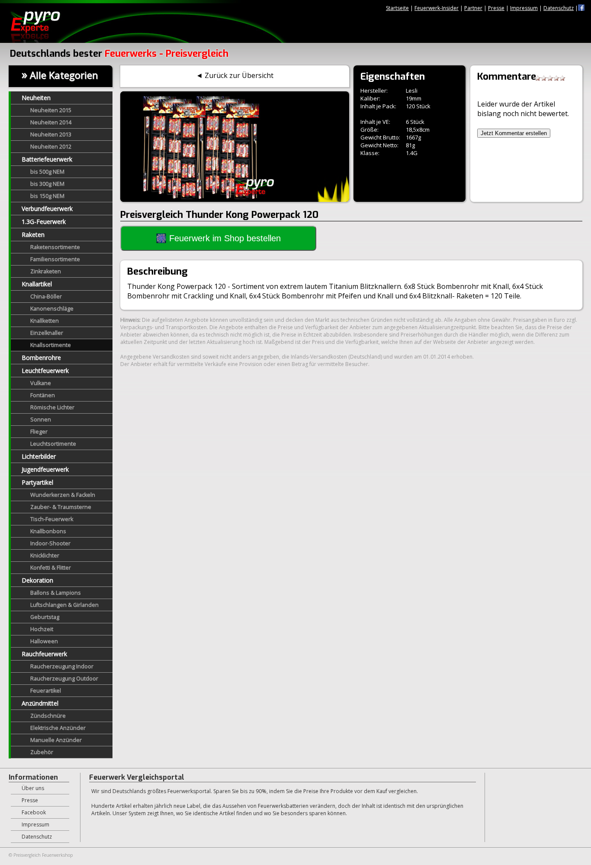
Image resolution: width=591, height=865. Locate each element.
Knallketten (44, 320)
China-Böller (46, 296)
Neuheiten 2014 (50, 122)
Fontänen (42, 395)
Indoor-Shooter (50, 543)
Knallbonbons (48, 531)
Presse (496, 8)
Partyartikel (37, 482)
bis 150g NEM (47, 196)
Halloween (44, 641)
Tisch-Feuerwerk (51, 519)
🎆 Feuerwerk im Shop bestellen (218, 238)
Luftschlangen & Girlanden (64, 605)
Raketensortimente (55, 247)
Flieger (39, 431)
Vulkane (40, 383)
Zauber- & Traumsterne (60, 507)
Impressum (524, 8)
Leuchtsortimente (53, 443)
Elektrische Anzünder (58, 728)
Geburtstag (44, 617)
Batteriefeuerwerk (47, 159)
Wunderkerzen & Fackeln (62, 495)
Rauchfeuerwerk (44, 654)
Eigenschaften (392, 76)
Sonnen (40, 419)
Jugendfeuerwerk (45, 469)
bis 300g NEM (47, 184)
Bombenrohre (41, 357)
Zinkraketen (45, 271)
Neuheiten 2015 (50, 110)
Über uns (33, 788)
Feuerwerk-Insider (436, 8)
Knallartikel (37, 284)
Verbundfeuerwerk (47, 208)
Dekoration (37, 580)
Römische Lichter (52, 407)
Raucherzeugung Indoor (61, 666)
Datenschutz (558, 8)
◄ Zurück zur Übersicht (234, 75)
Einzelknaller (46, 333)
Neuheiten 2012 (50, 146)
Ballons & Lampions (55, 592)
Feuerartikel (45, 690)
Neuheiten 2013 (50, 134)
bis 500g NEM (47, 171)
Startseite (397, 8)
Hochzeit (41, 629)
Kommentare (506, 76)
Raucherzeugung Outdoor (64, 678)
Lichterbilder (39, 456)
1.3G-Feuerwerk (44, 221)
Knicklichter (44, 555)
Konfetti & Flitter (50, 567)
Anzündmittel (40, 703)
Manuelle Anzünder (56, 740)
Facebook (34, 812)
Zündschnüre (48, 715)
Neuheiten (36, 98)
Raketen (33, 234)
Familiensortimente (55, 259)
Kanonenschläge (52, 308)
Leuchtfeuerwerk (45, 370)
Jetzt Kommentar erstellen (514, 133)
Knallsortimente (50, 345)
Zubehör (41, 752)
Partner (473, 8)
